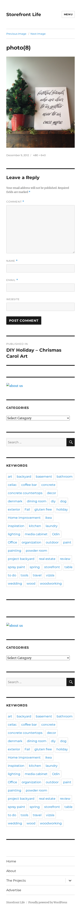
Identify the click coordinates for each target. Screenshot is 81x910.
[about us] (40, 385)
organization (31, 542)
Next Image (38, 33)
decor (51, 493)
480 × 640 (39, 155)
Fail (27, 509)
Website (13, 299)
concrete (48, 485)
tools (24, 575)
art (10, 476)
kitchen (35, 526)
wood (31, 583)
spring (35, 567)
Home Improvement (24, 518)
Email (12, 280)
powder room (36, 550)
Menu (68, 14)
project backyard (21, 559)
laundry (52, 526)
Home (11, 861)
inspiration (16, 526)
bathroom (65, 476)
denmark (15, 501)
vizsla (50, 575)
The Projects (16, 880)
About (11, 871)
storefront (52, 567)
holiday (62, 509)
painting (14, 550)
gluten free (43, 509)
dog (63, 501)
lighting (14, 534)
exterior (14, 509)
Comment (15, 201)
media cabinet (36, 534)
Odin (56, 534)
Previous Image (16, 33)
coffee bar (29, 485)
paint (67, 542)
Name (12, 261)
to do (12, 575)
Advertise (13, 890)
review (65, 559)
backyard (24, 476)
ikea (48, 518)
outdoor (52, 542)
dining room (36, 501)
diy (53, 501)
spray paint (16, 567)
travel (37, 575)
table (68, 567)
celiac (12, 485)
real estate (47, 559)
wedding (15, 583)
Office (12, 542)
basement (44, 476)
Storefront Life (23, 14)
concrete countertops (25, 493)
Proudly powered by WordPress (47, 902)
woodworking (51, 583)
